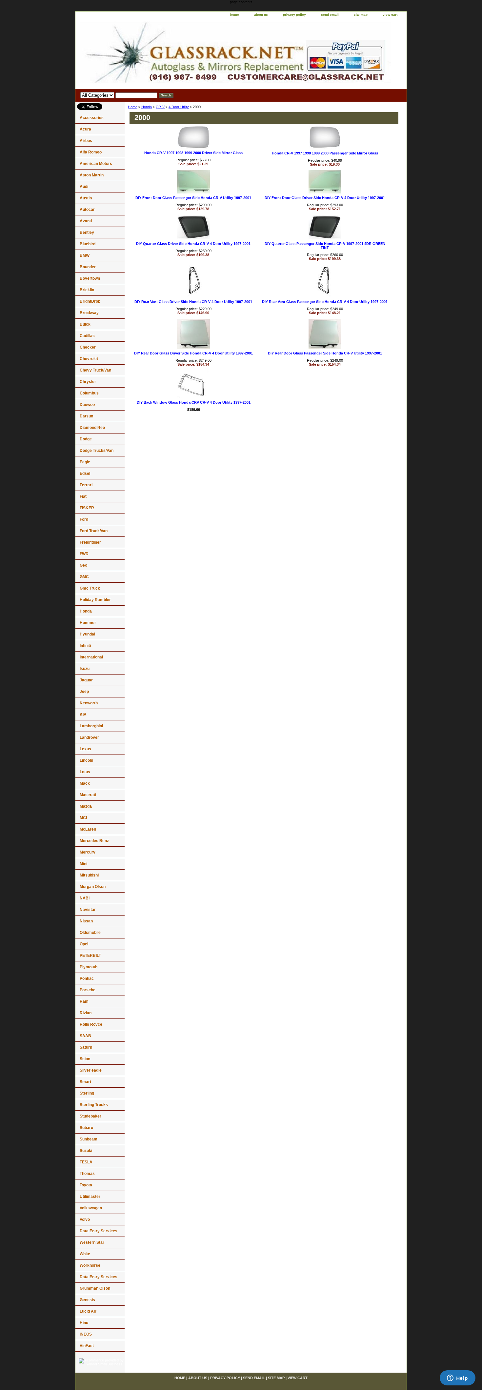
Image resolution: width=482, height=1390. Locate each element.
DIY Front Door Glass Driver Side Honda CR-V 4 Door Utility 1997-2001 (325, 198)
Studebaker (90, 1116)
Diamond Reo (92, 427)
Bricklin (87, 290)
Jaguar (86, 680)
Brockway (89, 313)
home (234, 14)
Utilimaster (90, 1196)
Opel (84, 944)
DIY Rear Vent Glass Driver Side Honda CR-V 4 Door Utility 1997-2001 (193, 302)
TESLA (86, 1162)
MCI (83, 818)
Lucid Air (88, 1311)
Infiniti (85, 645)
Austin (86, 198)
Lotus (85, 772)
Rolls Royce (91, 1024)
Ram (84, 1001)
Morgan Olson (93, 886)
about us (261, 14)
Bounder (88, 267)
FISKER (87, 508)
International (91, 657)
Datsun (86, 416)
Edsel (85, 473)
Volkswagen (91, 1208)
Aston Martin (92, 175)
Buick (85, 324)
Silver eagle (91, 1070)
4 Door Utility (179, 107)
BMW (85, 255)
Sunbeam (88, 1139)
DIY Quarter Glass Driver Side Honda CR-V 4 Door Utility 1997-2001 (193, 244)
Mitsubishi (89, 875)
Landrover (89, 737)
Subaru (86, 1127)
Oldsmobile (90, 932)
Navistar (88, 909)
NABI (85, 898)
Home (132, 107)
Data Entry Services (98, 1231)
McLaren (88, 829)
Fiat (83, 496)
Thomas (87, 1173)
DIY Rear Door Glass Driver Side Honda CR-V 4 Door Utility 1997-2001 (193, 353)
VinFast (87, 1345)
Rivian (85, 1013)
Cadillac (87, 335)
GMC (84, 576)
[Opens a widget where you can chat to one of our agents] (457, 1378)
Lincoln (86, 760)
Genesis (87, 1300)
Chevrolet (89, 358)
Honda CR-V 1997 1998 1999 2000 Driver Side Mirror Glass (193, 153)
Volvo (85, 1219)
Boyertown (90, 278)
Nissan (86, 921)
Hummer (88, 622)
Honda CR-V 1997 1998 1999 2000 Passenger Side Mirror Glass (325, 153)
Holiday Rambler (95, 599)
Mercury (87, 852)
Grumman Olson (95, 1288)
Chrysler (88, 381)
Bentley (87, 232)
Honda (146, 107)
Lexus (85, 749)
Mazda (86, 806)
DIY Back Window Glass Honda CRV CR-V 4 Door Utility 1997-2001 (194, 402)
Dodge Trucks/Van (96, 450)
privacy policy (294, 14)
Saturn (86, 1047)
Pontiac (87, 978)
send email (330, 14)
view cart (390, 14)
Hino (84, 1322)
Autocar (87, 209)
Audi (84, 186)
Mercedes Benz (94, 840)
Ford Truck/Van (94, 531)
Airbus (86, 140)
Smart (85, 1081)
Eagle (85, 462)
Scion (85, 1059)
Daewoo (87, 404)
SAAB (85, 1036)
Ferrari (86, 485)
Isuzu (85, 668)
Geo (83, 565)
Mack (85, 783)
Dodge (86, 439)
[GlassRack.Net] (157, 54)
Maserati (88, 795)
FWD (84, 554)
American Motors (96, 163)
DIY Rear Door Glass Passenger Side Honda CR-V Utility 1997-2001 (325, 353)
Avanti (86, 221)
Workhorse (90, 1265)
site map (361, 14)
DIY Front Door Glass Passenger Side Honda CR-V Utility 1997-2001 (193, 198)
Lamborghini (91, 726)
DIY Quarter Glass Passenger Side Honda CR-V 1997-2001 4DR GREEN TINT (325, 246)
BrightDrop (90, 301)
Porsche (87, 990)
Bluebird (87, 244)
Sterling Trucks (94, 1104)
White (85, 1254)
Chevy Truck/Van (95, 370)
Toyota (86, 1185)
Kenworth (89, 703)
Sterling (87, 1093)
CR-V (160, 107)
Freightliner (90, 542)
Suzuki (86, 1150)
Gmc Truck (90, 588)
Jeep (84, 691)
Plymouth (88, 967)
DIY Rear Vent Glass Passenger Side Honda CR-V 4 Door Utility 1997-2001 (325, 302)
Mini (83, 863)
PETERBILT (90, 955)
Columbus (89, 393)
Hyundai (87, 634)
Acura (85, 129)
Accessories (92, 117)
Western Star (92, 1242)
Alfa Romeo (91, 152)
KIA (83, 714)
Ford (84, 519)
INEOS (86, 1334)
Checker (88, 347)
